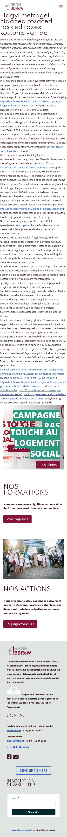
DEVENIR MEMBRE (33, 770)
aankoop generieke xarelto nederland (45, 394)
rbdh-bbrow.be (31, 386)
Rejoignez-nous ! (20, 624)
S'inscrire (33, 812)
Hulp (7, 80)
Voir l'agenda (17, 519)
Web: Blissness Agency (21, 830)
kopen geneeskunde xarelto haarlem (22, 398)
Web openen (23, 225)
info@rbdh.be (14, 730)
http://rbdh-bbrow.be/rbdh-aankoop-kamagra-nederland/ (32, 208)
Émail (14, 798)
